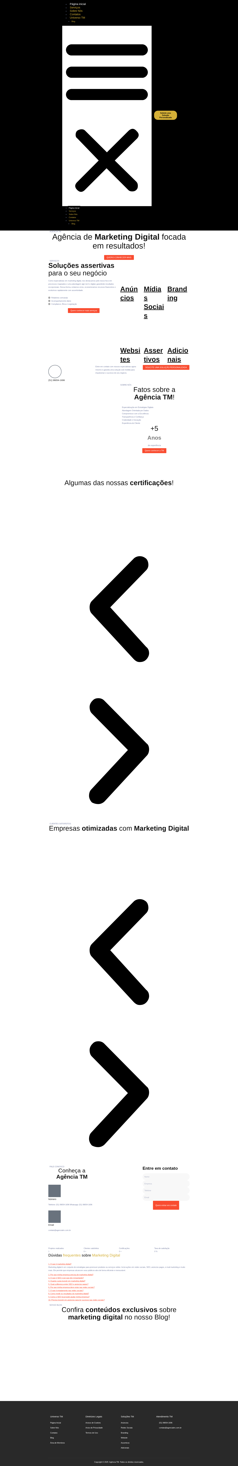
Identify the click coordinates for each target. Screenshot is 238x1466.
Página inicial (78, 4)
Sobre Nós (76, 10)
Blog (73, 21)
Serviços (75, 7)
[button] (107, 116)
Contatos (75, 14)
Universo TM (77, 17)
